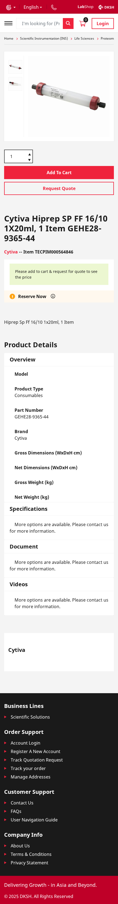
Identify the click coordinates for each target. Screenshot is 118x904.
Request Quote (59, 188)
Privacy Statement (29, 863)
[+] (29, 154)
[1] (29, 160)
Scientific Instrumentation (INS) (44, 38)
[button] (11, 7)
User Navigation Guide (34, 820)
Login (103, 24)
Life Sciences (84, 38)
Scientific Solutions (30, 717)
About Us (20, 846)
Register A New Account (35, 751)
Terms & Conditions (31, 854)
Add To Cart (59, 173)
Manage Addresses (30, 777)
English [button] (31, 7)
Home (8, 38)
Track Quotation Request (37, 760)
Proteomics (109, 38)
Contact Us (22, 803)
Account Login (25, 743)
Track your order (28, 768)
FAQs (16, 811)
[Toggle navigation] (10, 22)
